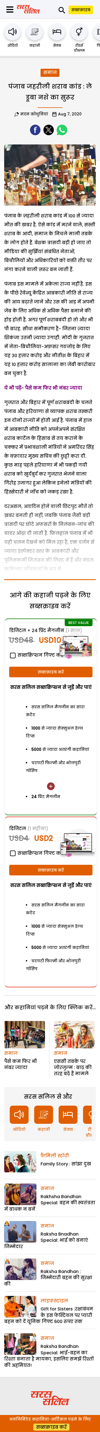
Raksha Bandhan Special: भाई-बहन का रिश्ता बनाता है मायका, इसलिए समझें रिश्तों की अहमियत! (49, 1355)
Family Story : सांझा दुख (66, 1164)
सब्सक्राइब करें (51, 672)
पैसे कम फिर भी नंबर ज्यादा (20, 1064)
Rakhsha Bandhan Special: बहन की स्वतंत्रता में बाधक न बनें (49, 1202)
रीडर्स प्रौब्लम (79, 48)
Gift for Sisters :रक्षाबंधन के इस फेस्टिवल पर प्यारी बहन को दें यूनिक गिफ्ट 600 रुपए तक (48, 1315)
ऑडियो (13, 45)
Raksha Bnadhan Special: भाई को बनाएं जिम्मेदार (46, 1240)
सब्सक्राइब (80, 10)
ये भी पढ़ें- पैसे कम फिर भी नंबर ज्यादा (43, 388)
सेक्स (57, 45)
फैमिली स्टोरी (55, 1156)
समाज (50, 72)
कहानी (34, 45)
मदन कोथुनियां (34, 114)
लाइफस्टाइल (54, 1301)
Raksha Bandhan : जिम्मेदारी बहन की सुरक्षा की (48, 1277)
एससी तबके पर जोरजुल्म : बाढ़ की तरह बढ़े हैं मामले (73, 1067)
